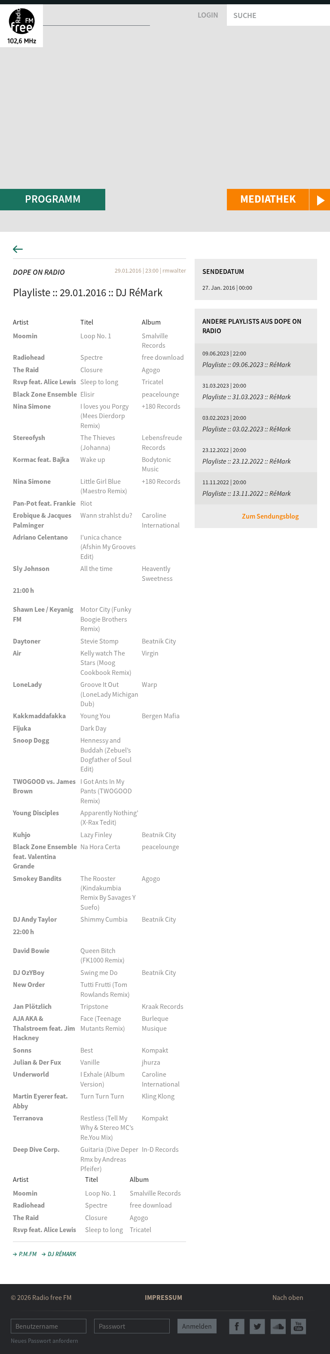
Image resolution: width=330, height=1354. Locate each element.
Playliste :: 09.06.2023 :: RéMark (246, 364)
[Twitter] (257, 1326)
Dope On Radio (39, 272)
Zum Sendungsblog (270, 516)
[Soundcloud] (278, 1326)
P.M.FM (28, 1254)
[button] (278, 199)
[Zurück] (165, 252)
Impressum (163, 1297)
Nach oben (287, 1297)
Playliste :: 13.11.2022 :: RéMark (246, 493)
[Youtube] (298, 1326)
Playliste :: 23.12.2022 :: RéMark (246, 461)
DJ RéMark (62, 1254)
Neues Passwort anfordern (44, 1341)
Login (208, 15)
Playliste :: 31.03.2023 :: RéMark (246, 396)
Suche (245, 15)
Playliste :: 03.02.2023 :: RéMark (246, 429)
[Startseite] (21, 25)
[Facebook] (236, 1326)
